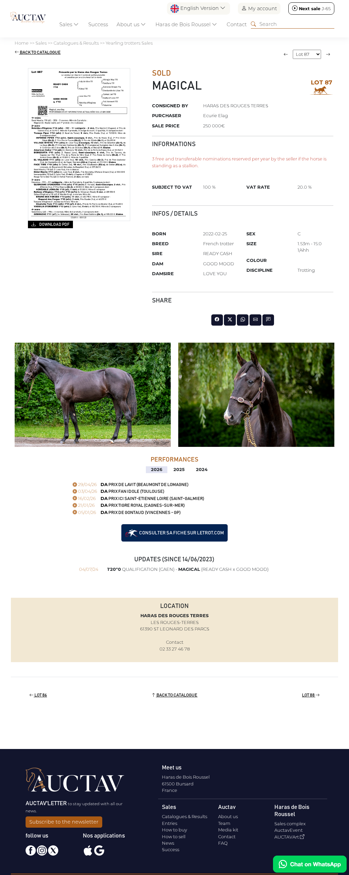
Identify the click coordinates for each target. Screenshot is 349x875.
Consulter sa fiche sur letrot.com (181, 532)
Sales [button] (66, 24)
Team (224, 823)
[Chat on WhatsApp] (310, 864)
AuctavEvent (288, 830)
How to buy (174, 829)
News (168, 843)
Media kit (228, 829)
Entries (169, 823)
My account (262, 8)
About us (228, 816)
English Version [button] (199, 8)
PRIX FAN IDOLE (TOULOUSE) (120, 491)
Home (22, 43)
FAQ (223, 843)
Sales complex (290, 823)
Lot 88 (308, 695)
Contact (237, 24)
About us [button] (129, 24)
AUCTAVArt (287, 837)
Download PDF (54, 224)
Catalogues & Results (76, 43)
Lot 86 (40, 695)
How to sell (173, 836)
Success (98, 24)
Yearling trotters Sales (129, 43)
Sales (41, 43)
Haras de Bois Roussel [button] (183, 24)
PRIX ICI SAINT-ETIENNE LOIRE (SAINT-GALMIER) (140, 499)
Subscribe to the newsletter (63, 822)
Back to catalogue (40, 52)
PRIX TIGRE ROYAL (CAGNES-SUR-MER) (131, 505)
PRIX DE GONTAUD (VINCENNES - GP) (129, 513)
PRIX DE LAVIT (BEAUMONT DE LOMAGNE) (132, 485)
